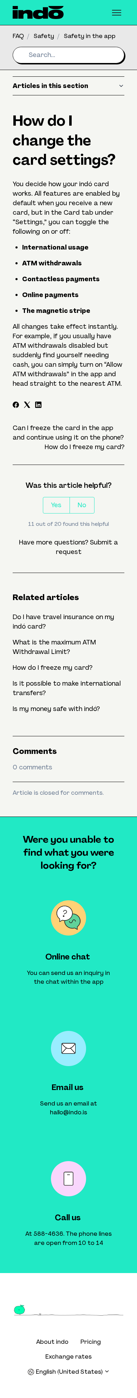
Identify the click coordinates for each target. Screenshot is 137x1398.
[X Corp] (27, 406)
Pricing (90, 1342)
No (82, 505)
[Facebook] (16, 406)
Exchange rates (68, 1356)
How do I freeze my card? (84, 447)
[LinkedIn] (38, 406)
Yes (56, 505)
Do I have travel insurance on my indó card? (63, 622)
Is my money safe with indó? (56, 709)
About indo (52, 1342)
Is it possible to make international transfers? (67, 688)
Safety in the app (90, 36)
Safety (44, 36)
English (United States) (69, 1371)
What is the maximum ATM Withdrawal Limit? (54, 647)
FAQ (18, 36)
